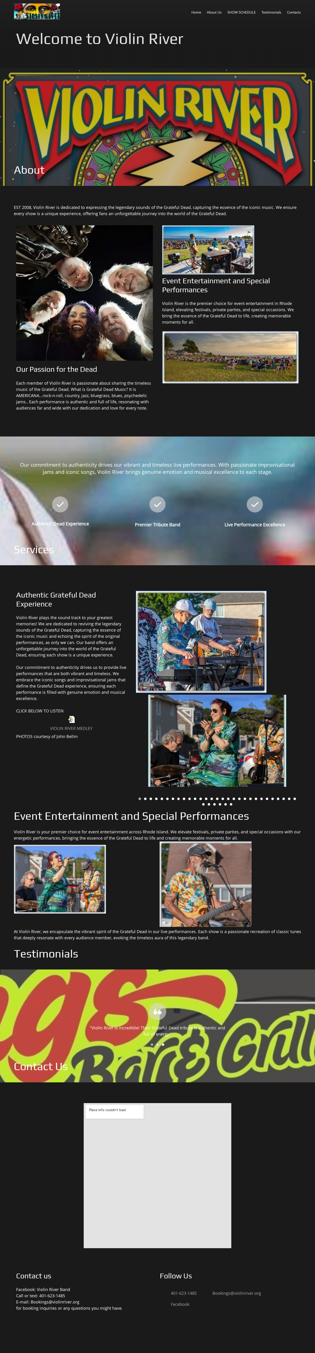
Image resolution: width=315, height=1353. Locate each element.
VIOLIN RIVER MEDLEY (71, 728)
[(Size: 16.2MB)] (71, 721)
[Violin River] (37, 11)
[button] (217, 743)
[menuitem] (196, 12)
